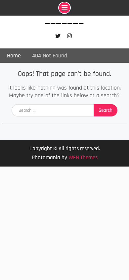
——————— (64, 23)
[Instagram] (69, 36)
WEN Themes (83, 157)
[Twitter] (58, 36)
